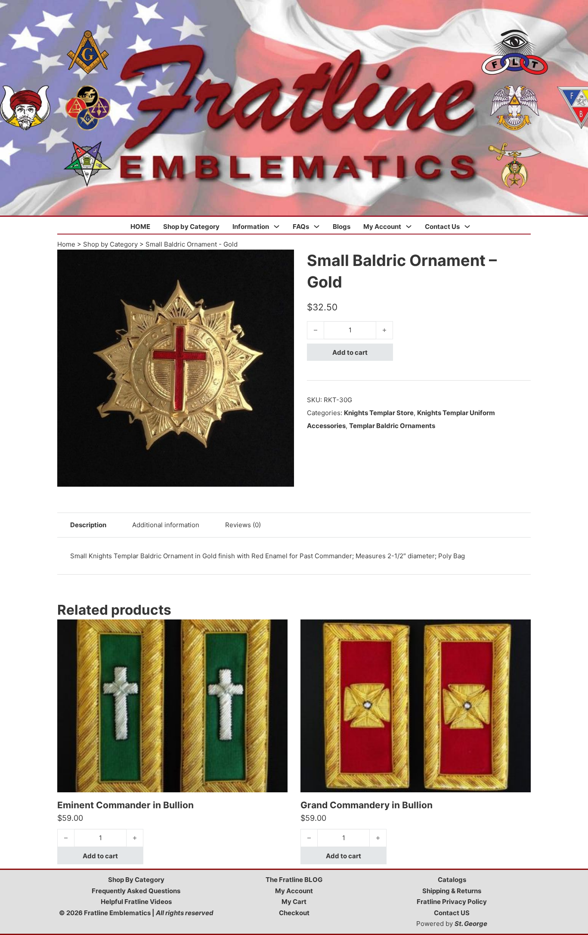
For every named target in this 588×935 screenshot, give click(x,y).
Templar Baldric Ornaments (392, 426)
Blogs (341, 226)
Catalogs (452, 880)
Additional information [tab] (165, 525)
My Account (382, 226)
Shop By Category (136, 880)
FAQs (301, 226)
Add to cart (350, 352)
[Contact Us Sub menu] (467, 226)
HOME (140, 226)
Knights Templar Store (379, 413)
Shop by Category (191, 226)
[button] (282, 261)
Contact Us (442, 226)
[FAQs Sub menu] (316, 226)
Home (66, 244)
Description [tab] (88, 525)
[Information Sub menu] (276, 226)
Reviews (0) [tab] (243, 525)
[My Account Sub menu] (408, 226)
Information (250, 226)
